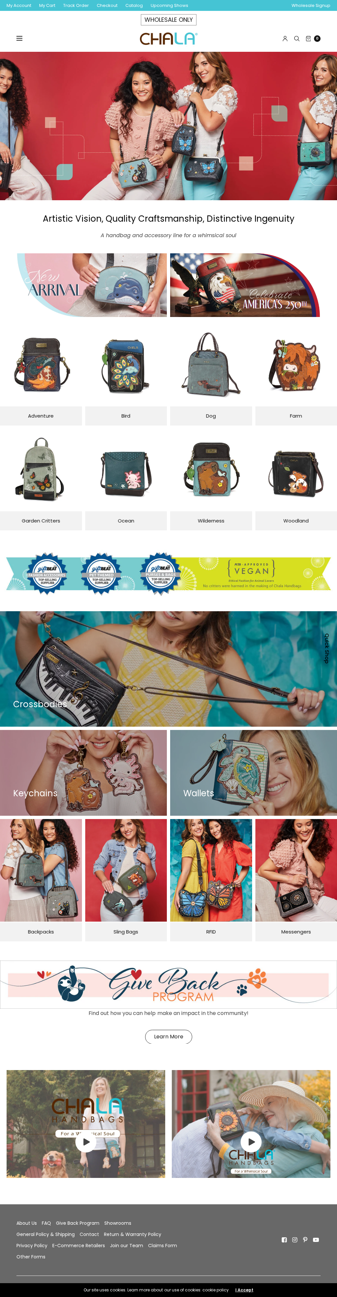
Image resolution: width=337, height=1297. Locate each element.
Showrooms (117, 1223)
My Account (19, 5)
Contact (89, 1234)
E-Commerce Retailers (78, 1245)
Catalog (134, 5)
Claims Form (162, 1245)
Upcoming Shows (169, 5)
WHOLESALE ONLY (168, 20)
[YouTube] (316, 1240)
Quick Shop (327, 648)
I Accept (244, 1290)
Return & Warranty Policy (132, 1234)
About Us (26, 1223)
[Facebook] (284, 1240)
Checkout (107, 5)
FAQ (46, 1223)
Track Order (76, 5)
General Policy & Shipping (45, 1234)
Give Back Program (77, 1223)
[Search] (296, 38)
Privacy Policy (31, 1245)
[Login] (285, 38)
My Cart (47, 5)
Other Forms (30, 1256)
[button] (168, 1037)
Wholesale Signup (311, 5)
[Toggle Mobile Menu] (23, 38)
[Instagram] (295, 1240)
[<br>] (85, 1151)
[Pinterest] (305, 1240)
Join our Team (126, 1245)
